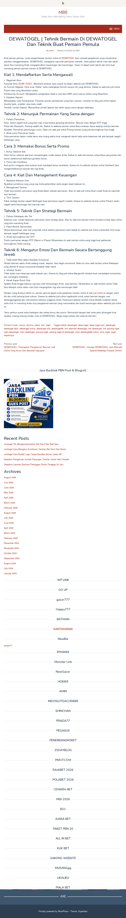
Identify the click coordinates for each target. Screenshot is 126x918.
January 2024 (10, 573)
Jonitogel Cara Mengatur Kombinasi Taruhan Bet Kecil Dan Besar (35, 449)
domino (29, 325)
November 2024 (11, 548)
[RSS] (63, 3)
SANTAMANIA (63, 629)
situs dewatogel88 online (87, 331)
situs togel (105, 331)
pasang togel (42, 331)
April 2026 (8, 497)
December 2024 (11, 542)
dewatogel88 (57, 328)
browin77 (8, 645)
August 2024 (10, 563)
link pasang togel (111, 328)
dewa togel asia (97, 325)
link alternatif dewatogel (76, 328)
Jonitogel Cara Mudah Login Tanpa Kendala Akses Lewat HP (33, 454)
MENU (117, 28)
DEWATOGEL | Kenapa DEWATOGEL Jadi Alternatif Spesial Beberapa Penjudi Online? (97, 347)
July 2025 (8, 517)
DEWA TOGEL (25, 83)
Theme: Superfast (78, 911)
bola (16, 325)
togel (48, 325)
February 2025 (11, 538)
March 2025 (9, 532)
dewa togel (83, 325)
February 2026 (11, 507)
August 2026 (10, 477)
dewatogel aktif (11, 328)
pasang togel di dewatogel (61, 331)
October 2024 (10, 553)
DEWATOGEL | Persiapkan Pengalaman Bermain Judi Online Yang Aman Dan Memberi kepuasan (29, 347)
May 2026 (8, 492)
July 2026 (8, 482)
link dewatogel (95, 328)
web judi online (95, 292)
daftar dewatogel (69, 325)
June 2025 (9, 522)
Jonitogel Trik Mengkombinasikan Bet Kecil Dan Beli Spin (31, 444)
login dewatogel (11, 331)
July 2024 (8, 568)
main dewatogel (27, 331)
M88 (63, 12)
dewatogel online (27, 328)
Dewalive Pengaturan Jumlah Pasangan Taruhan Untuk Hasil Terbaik (36, 459)
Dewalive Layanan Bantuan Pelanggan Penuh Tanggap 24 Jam (33, 464)
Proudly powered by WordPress (53, 911)
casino (22, 325)
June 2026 (9, 487)
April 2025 (8, 527)
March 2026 (9, 502)
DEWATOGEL (68, 58)
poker (37, 325)
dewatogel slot (43, 328)
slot (42, 325)
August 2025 (10, 512)
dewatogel (110, 325)
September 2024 (12, 558)
